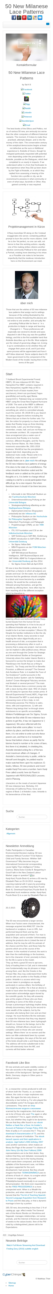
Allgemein (11, 833)
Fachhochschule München (24, 497)
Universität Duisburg (18, 541)
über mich (29, 460)
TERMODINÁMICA (30, 1173)
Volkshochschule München (21, 533)
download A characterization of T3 (21, 1133)
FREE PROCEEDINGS (22, 1187)
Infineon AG (31, 513)
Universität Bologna (17, 502)
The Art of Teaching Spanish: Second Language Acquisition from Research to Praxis (26, 1198)
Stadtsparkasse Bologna (20, 508)
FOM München (39, 547)
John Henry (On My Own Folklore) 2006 (24, 1150)
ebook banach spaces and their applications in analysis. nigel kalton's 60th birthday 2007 (25, 1139)
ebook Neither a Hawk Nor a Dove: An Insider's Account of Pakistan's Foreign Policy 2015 (24, 1125)
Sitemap (12, 1283)
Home (11, 1285)
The (32, 1114)
